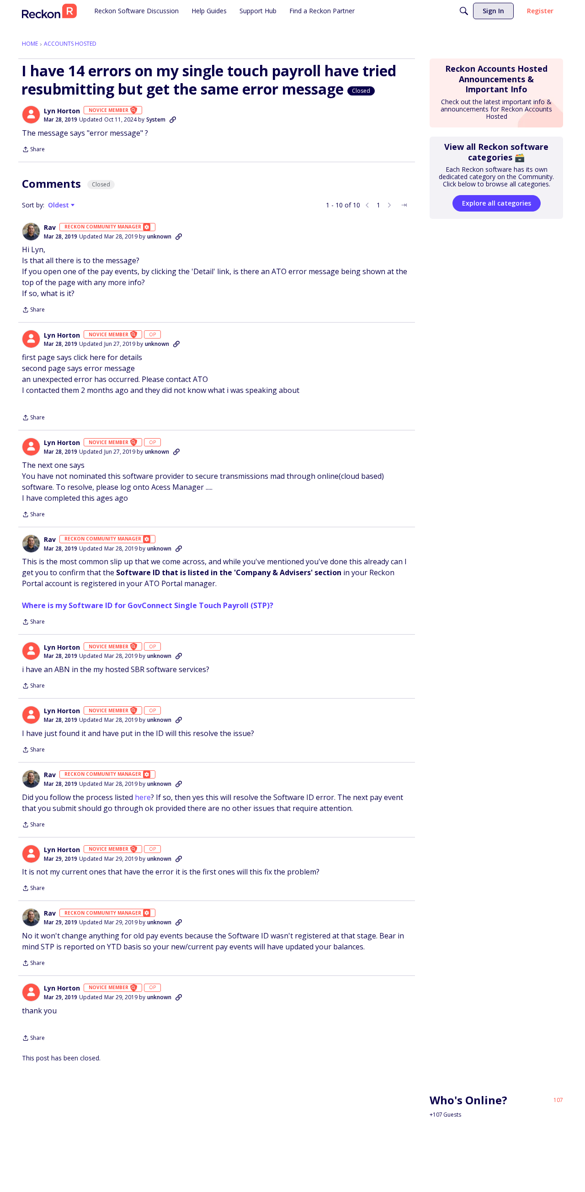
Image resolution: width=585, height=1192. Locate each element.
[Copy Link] (172, 120)
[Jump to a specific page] (404, 205)
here (143, 797)
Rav (50, 227)
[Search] (464, 11)
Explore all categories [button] (496, 203)
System (155, 119)
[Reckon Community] (49, 11)
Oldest (59, 205)
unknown (159, 236)
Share (33, 150)
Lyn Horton (62, 111)
